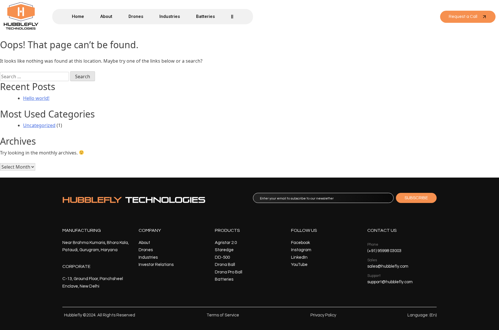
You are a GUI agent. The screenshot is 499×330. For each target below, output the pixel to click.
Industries (169, 16)
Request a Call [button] (463, 16)
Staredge (224, 250)
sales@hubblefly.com (387, 266)
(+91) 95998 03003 (384, 251)
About (106, 16)
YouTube (299, 264)
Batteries (205, 16)
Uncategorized (39, 125)
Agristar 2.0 (226, 242)
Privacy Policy (323, 315)
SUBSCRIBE (416, 198)
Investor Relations (156, 264)
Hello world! (36, 98)
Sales (372, 260)
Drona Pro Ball (228, 272)
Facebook (300, 242)
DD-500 (222, 257)
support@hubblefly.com (390, 282)
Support (374, 276)
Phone (372, 245)
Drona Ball (225, 264)
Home (78, 16)
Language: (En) (422, 315)
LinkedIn (299, 257)
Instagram (301, 250)
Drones (136, 16)
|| (232, 16)
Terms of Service (222, 315)
